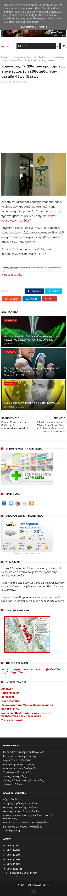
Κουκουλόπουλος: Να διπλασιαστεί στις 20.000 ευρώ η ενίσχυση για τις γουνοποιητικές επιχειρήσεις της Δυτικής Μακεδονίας (32, 572)
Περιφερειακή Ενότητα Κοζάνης (20, 807)
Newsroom (17, 57)
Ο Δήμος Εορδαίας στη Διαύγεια (21, 803)
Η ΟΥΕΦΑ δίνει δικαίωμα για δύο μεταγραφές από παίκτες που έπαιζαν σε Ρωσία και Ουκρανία (32, 338)
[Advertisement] (33, 117)
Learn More (28, 26)
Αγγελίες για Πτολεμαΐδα (17, 760)
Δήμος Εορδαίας (12, 799)
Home (4, 57)
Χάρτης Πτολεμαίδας (14, 776)
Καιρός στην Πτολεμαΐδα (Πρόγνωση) (24, 752)
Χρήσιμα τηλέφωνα (13, 784)
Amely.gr (7, 688)
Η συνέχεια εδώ (11, 275)
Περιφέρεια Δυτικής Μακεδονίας (21, 811)
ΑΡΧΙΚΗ (5, 46)
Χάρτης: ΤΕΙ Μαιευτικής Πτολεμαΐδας (23, 780)
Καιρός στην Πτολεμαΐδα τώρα (20, 756)
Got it (43, 26)
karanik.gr (7, 696)
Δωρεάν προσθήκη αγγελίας (19, 764)
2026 (10, 845)
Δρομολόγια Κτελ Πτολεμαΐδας (20, 768)
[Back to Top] (33, 891)
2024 (10, 854)
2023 (10, 859)
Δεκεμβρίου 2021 (20, 872)
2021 (10, 868)
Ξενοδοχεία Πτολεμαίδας (17, 772)
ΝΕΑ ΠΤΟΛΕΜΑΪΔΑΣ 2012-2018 (34, 885)
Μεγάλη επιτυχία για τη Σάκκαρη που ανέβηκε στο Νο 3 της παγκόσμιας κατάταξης (32, 369)
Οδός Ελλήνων (10, 700)
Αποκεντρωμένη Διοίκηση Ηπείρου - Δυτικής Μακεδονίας (28, 817)
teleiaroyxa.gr (10, 692)
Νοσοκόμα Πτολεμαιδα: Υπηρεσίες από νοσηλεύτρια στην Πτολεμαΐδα (26, 714)
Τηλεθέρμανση (11, 830)
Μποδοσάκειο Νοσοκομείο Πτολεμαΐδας (26, 822)
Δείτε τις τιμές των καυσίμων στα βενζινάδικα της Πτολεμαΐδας (31, 671)
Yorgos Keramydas (13, 720)
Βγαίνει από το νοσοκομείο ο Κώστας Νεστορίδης (32, 402)
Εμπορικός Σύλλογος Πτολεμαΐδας (22, 826)
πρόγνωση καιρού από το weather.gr (27, 553)
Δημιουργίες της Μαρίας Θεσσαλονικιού (27, 705)
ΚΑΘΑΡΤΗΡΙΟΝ (10, 709)
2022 (10, 864)
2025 (10, 850)
